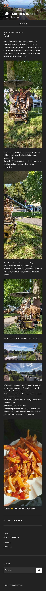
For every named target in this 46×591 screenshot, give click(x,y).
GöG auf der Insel (20, 14)
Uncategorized (15, 521)
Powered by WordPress (13, 585)
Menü (24, 23)
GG (21, 32)
